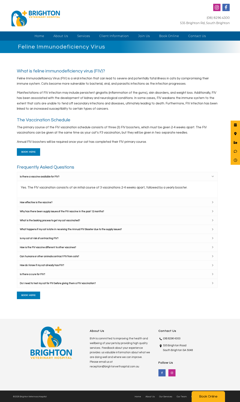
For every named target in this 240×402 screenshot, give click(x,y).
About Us (60, 36)
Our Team (182, 396)
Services (83, 36)
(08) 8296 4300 (218, 18)
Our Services (165, 396)
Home (39, 36)
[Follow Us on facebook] (162, 372)
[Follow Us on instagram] (172, 372)
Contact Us (197, 36)
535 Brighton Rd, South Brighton (205, 23)
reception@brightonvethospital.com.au (114, 366)
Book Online (208, 396)
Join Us (144, 36)
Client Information (114, 36)
